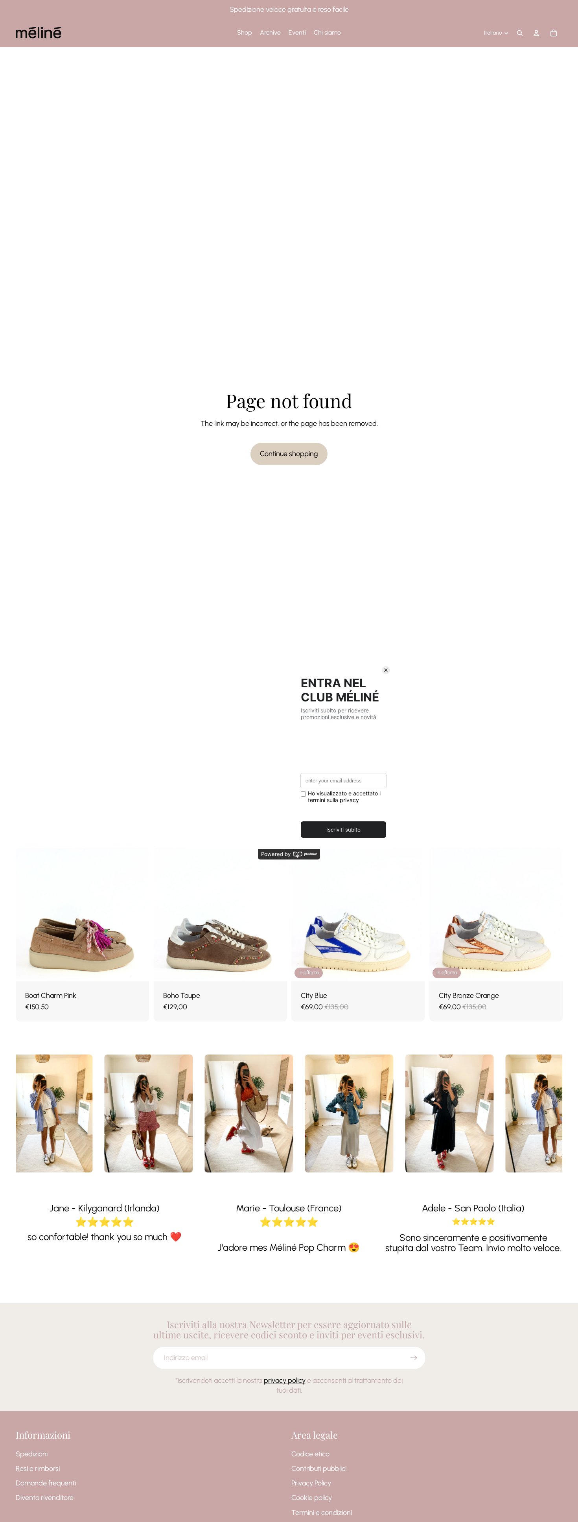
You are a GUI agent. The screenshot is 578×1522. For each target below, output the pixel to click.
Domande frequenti (46, 1483)
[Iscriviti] (414, 1358)
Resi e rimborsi (38, 1468)
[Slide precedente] (27, 915)
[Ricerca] (519, 33)
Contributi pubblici (318, 1468)
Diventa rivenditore (45, 1498)
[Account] (536, 33)
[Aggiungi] (412, 969)
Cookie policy (311, 1498)
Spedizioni (32, 1454)
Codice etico (310, 1454)
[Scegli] (137, 969)
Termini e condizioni (321, 1512)
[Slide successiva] (137, 915)
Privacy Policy (311, 1483)
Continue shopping (289, 453)
